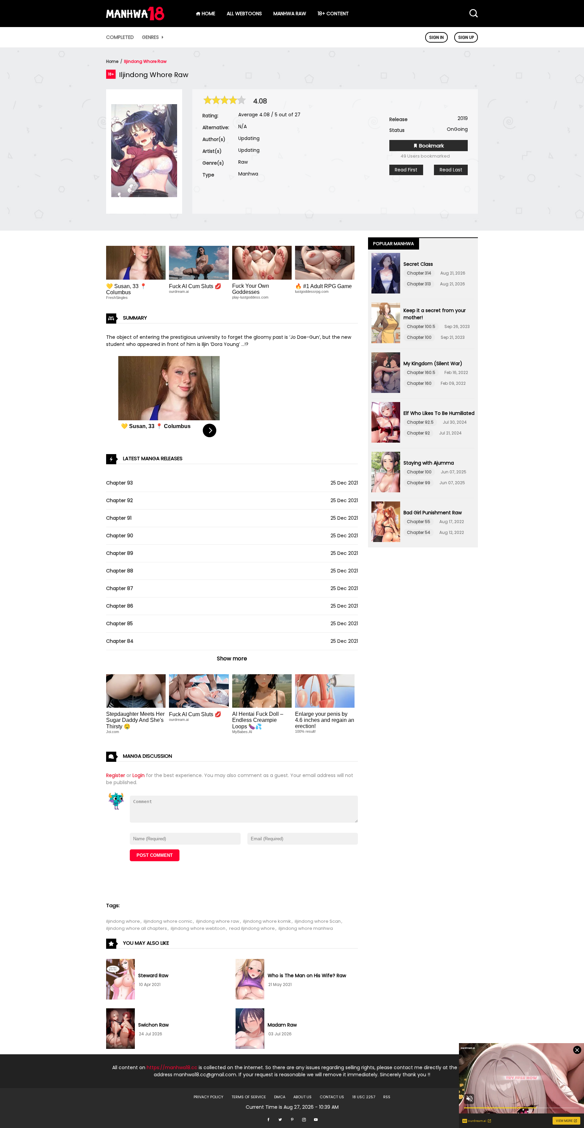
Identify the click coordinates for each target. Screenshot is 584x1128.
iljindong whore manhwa (305, 928)
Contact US (332, 1097)
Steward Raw (153, 975)
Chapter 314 (419, 273)
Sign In (436, 37)
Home (112, 61)
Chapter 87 (119, 588)
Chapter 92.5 (420, 422)
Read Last (451, 169)
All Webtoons (244, 13)
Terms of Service (249, 1097)
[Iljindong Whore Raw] (144, 195)
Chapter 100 (419, 337)
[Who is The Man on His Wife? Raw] (250, 980)
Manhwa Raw (289, 13)
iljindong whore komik (267, 921)
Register (115, 775)
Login (138, 775)
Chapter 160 (419, 383)
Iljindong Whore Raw (145, 61)
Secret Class (418, 264)
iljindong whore (123, 921)
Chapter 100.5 (421, 326)
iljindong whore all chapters (136, 928)
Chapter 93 (119, 482)
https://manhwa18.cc (172, 1067)
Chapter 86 (119, 606)
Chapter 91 (118, 518)
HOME (207, 13)
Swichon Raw (153, 1024)
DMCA (279, 1097)
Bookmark (431, 145)
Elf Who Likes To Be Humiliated (439, 413)
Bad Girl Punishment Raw (433, 512)
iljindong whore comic (168, 921)
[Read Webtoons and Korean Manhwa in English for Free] (135, 18)
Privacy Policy (208, 1097)
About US (302, 1097)
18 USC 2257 (363, 1097)
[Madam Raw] (250, 1029)
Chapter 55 (418, 521)
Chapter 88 (119, 570)
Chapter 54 (418, 532)
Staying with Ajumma (429, 463)
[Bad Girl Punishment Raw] (385, 522)
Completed (120, 37)
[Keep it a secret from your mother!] (385, 324)
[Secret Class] (385, 274)
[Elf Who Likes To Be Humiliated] (385, 423)
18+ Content (333, 13)
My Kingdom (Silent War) (433, 363)
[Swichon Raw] (120, 1029)
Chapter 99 (418, 483)
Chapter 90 (119, 535)
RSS (386, 1097)
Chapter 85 (119, 623)
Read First (406, 169)
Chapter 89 (119, 553)
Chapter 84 (119, 641)
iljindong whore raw (217, 921)
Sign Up (466, 37)
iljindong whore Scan (318, 921)
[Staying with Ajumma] (385, 473)
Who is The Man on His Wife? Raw (307, 975)
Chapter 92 (119, 500)
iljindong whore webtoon (198, 928)
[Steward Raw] (120, 980)
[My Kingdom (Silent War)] (385, 373)
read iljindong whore (252, 928)
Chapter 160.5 (421, 372)
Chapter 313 (419, 284)
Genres (151, 37)
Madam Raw (282, 1024)
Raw (243, 162)
